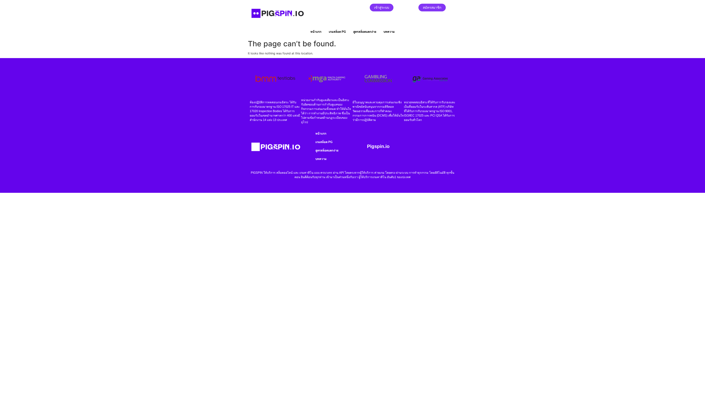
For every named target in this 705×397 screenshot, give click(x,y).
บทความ (389, 31)
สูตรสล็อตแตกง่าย (364, 31)
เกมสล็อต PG (337, 31)
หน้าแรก (315, 31)
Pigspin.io (378, 146)
